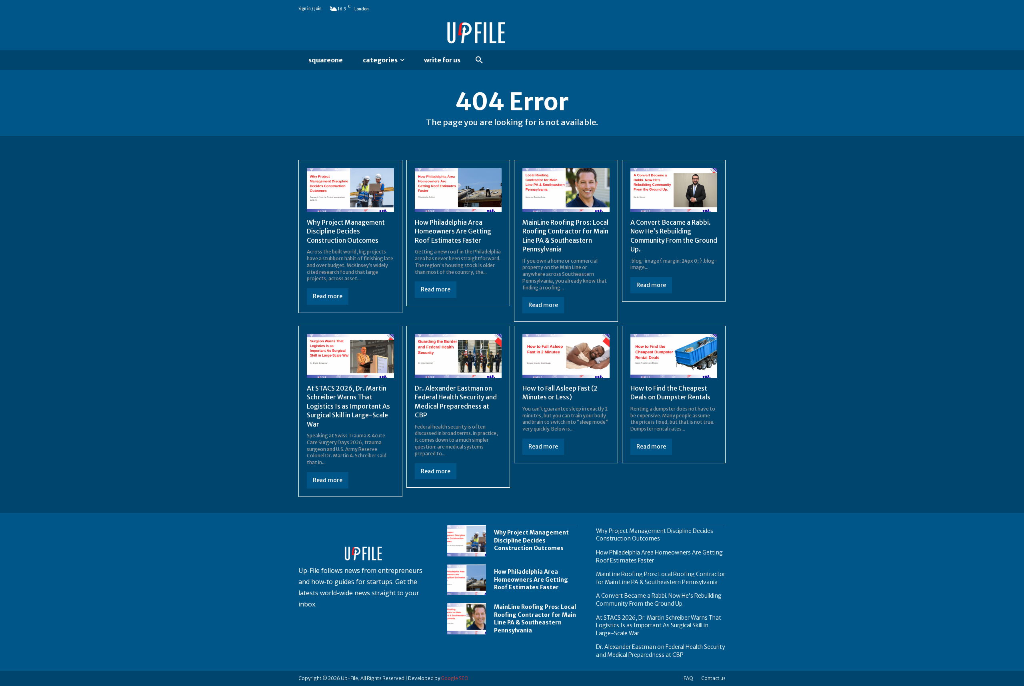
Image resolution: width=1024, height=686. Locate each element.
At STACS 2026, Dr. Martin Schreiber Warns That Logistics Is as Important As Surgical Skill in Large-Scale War (348, 406)
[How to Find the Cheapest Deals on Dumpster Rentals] (674, 356)
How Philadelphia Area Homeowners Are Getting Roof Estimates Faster (453, 231)
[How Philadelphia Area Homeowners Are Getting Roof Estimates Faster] (458, 190)
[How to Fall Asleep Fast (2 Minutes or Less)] (566, 356)
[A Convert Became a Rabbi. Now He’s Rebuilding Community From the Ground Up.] (674, 190)
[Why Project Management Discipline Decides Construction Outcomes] (350, 190)
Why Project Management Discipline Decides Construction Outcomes (346, 231)
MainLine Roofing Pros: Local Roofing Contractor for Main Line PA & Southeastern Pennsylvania (535, 618)
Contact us (713, 678)
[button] (479, 60)
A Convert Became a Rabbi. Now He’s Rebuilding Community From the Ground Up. (659, 599)
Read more (327, 296)
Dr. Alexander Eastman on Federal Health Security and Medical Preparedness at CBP (660, 650)
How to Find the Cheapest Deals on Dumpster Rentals (670, 392)
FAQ (688, 678)
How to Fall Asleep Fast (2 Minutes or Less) (560, 392)
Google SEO (454, 678)
